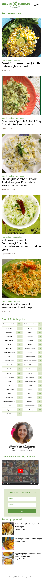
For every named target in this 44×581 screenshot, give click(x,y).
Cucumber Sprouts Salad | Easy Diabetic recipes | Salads (21, 122)
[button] (37, 5)
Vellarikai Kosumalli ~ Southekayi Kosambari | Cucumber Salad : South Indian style (21, 244)
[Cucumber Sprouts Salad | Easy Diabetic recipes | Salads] (21, 77)
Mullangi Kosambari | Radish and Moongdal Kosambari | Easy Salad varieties (20, 182)
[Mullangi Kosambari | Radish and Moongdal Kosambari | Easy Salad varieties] (21, 135)
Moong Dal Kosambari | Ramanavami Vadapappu (18, 306)
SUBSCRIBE (22, 511)
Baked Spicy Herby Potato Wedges (28, 539)
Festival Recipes (9, 60)
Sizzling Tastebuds (16, 118)
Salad (19, 60)
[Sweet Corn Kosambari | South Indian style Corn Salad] (21, 19)
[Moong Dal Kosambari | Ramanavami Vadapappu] (21, 260)
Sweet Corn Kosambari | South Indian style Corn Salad (21, 65)
